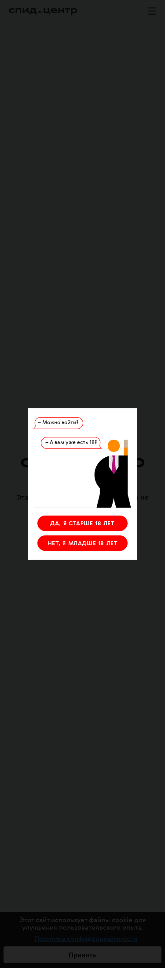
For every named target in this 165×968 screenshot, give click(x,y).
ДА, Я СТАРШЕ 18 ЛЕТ (82, 524)
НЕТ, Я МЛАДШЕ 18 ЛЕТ (83, 543)
